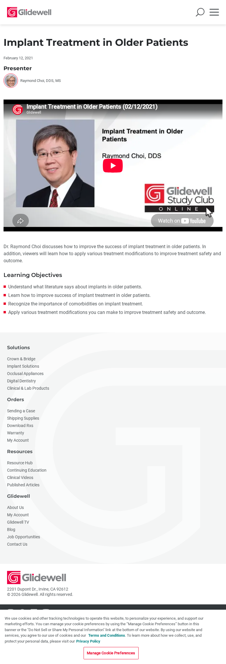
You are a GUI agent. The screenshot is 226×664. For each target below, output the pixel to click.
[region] (113, 637)
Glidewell (18, 496)
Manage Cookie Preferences (111, 653)
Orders (15, 399)
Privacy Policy (88, 641)
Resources (20, 451)
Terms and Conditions (106, 635)
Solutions (18, 347)
